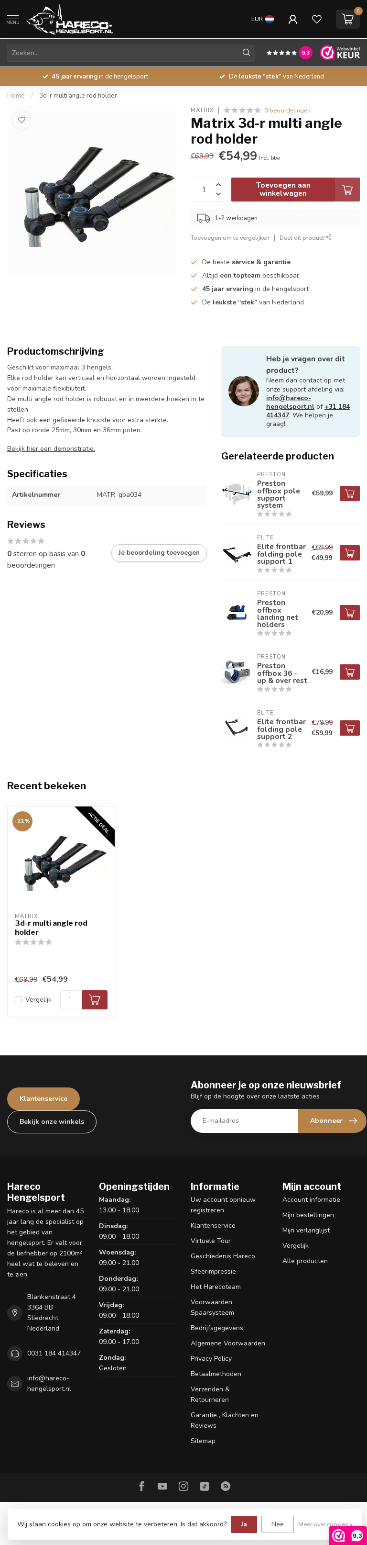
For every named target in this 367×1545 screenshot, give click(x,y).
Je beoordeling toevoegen (159, 553)
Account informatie (311, 1199)
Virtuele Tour (211, 1240)
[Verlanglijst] (317, 19)
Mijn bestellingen (308, 1215)
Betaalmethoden (216, 1373)
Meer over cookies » (325, 1524)
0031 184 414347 (54, 1353)
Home (16, 95)
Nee (277, 1524)
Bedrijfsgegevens (217, 1327)
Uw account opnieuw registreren (223, 1205)
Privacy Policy (211, 1358)
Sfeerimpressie (213, 1271)
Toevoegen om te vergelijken (230, 238)
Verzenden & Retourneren (210, 1394)
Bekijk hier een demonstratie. (51, 448)
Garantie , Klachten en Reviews (225, 1420)
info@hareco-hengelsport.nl (290, 402)
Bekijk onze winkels (52, 1121)
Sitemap (203, 1440)
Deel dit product (302, 238)
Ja (244, 1524)
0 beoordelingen (287, 110)
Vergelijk (38, 999)
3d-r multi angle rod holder (78, 95)
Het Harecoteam (216, 1286)
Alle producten (305, 1260)
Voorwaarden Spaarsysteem (212, 1307)
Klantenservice (43, 1098)
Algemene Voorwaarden (228, 1343)
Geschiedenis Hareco (223, 1256)
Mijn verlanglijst (306, 1230)
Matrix (202, 110)
